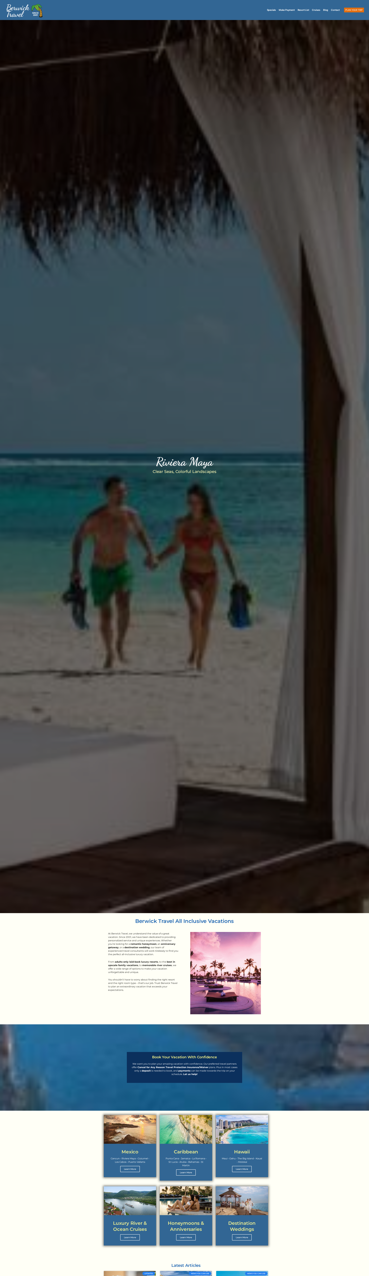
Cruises (316, 9)
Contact (335, 9)
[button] (354, 10)
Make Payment (287, 9)
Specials (271, 9)
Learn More (130, 1169)
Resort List (303, 9)
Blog (325, 9)
